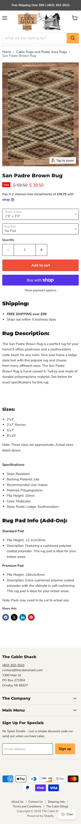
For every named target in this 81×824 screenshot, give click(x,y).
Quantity (8, 240)
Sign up (65, 748)
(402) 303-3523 (13, 665)
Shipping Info (56, 802)
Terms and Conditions (27, 806)
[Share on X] (14, 617)
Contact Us (35, 802)
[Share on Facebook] (5, 617)
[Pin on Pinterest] (31, 617)
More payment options (40, 290)
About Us (17, 802)
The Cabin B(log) (57, 806)
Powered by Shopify (40, 816)
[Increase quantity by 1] (41, 250)
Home (6, 52)
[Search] (73, 38)
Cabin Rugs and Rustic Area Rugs (41, 52)
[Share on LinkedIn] (22, 617)
